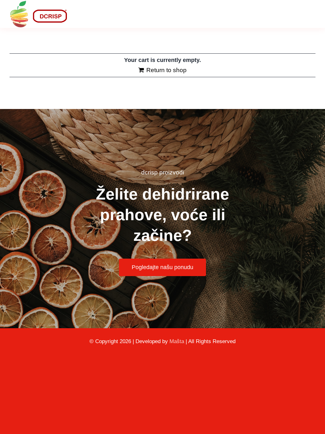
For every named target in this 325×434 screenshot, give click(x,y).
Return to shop (166, 70)
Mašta (176, 341)
